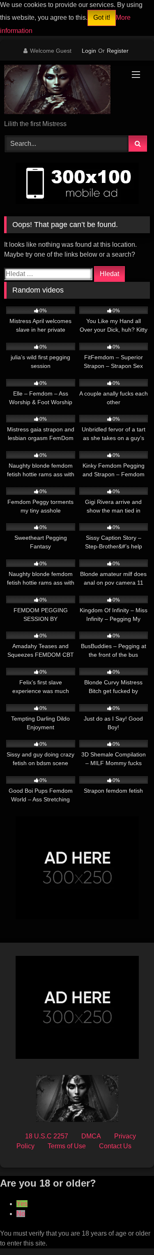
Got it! (101, 17)
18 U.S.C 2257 (46, 1136)
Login (89, 50)
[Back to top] (129, 1230)
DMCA (91, 1136)
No (20, 1213)
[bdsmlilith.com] (63, 91)
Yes (22, 1203)
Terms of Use (67, 1146)
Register (118, 50)
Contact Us (115, 1146)
